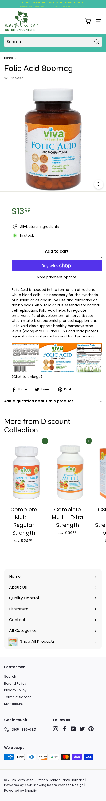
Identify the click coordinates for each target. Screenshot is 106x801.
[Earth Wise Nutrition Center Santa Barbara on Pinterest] (91, 728)
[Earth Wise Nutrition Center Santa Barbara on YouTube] (73, 728)
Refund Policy (15, 683)
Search (10, 676)
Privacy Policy (15, 690)
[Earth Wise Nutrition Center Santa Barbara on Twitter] (82, 728)
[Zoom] (98, 184)
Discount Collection (37, 425)
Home (8, 58)
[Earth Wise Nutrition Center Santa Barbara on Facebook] (64, 728)
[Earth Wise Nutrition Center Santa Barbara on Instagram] (55, 728)
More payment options (57, 277)
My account (13, 703)
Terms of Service (18, 697)
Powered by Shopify (20, 790)
